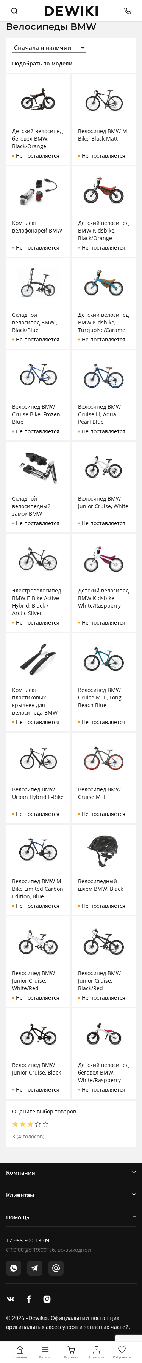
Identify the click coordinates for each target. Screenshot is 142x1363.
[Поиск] (14, 11)
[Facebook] (28, 1298)
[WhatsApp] (13, 1268)
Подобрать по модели (42, 63)
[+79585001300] (124, 10)
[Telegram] (34, 1268)
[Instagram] (46, 1298)
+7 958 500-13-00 (27, 1240)
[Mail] (56, 1268)
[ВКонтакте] (10, 1298)
